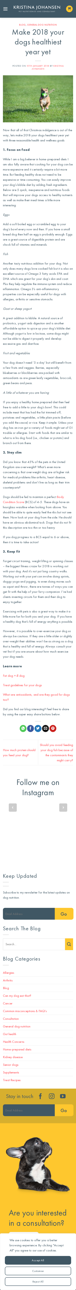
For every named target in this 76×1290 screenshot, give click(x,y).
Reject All (38, 1281)
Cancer (7, 1003)
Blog (22, 24)
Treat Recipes (12, 1080)
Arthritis (8, 980)
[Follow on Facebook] (40, 1097)
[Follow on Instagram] (52, 1097)
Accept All (38, 1260)
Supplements (11, 1072)
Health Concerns (13, 1041)
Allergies (8, 972)
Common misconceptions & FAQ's (25, 1011)
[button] (5, 9)
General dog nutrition (42, 24)
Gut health (9, 1034)
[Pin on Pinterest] (52, 728)
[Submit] (69, 944)
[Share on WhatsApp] (23, 728)
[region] (38, 1261)
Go (64, 914)
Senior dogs (11, 1064)
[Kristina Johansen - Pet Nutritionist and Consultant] (37, 9)
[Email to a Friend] (45, 728)
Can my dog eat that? (17, 995)
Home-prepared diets (17, 1049)
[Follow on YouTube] (63, 1097)
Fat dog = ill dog (14, 675)
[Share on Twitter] (37, 728)
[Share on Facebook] (30, 728)
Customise (38, 1271)
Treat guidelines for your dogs (22, 685)
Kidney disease (13, 1057)
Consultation (11, 1018)
